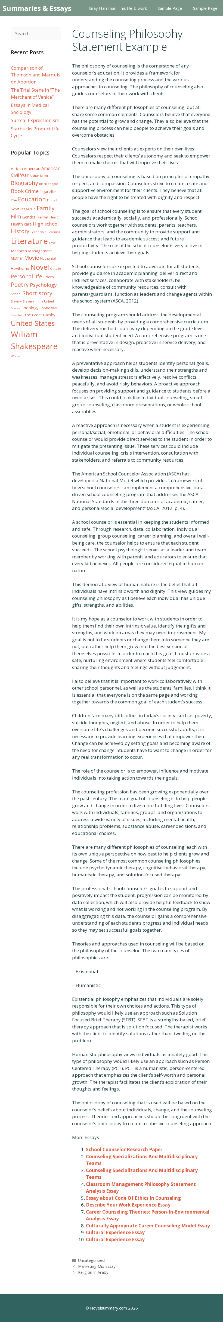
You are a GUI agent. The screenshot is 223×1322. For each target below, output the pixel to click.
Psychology (43, 284)
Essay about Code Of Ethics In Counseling (133, 1198)
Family (46, 208)
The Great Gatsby (39, 314)
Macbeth (19, 250)
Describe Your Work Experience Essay (128, 1205)
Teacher (17, 315)
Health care (21, 224)
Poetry (20, 284)
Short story (37, 293)
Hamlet (42, 217)
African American (25, 168)
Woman (16, 356)
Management (40, 250)
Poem (48, 276)
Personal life (26, 276)
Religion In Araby (93, 1272)
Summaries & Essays (37, 8)
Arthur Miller (39, 175)
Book (17, 191)
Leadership (38, 232)
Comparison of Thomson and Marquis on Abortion (35, 75)
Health (54, 217)
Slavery (16, 301)
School (16, 294)
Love (52, 243)
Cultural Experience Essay (115, 1232)
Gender (29, 217)
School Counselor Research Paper (124, 1149)
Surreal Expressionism (35, 120)
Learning (54, 232)
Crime (32, 191)
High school (46, 224)
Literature (29, 241)
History (20, 231)
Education (32, 199)
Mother (17, 258)
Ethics (51, 200)
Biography (24, 182)
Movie (31, 257)
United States (33, 323)
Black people (48, 184)
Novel (39, 267)
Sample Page (170, 8)
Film (16, 216)
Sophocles (48, 307)
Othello (55, 269)
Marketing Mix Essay (96, 1266)
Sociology (29, 307)
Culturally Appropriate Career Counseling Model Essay (148, 1226)
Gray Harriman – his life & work (118, 8)
